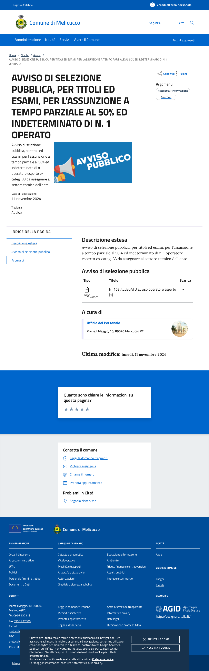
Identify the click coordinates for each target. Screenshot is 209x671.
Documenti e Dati (19, 584)
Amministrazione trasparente (124, 607)
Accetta (158, 648)
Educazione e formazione (122, 554)
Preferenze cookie (102, 659)
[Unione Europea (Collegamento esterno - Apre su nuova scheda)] (27, 529)
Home (12, 55)
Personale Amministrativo (24, 578)
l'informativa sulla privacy (87, 663)
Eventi (160, 585)
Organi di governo (19, 554)
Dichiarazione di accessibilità (124, 625)
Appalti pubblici (116, 572)
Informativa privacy (118, 613)
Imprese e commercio (120, 578)
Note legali (113, 619)
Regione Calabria (23, 5)
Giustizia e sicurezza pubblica (75, 584)
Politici (13, 572)
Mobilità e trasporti (69, 566)
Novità (25, 55)
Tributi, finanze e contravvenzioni (126, 566)
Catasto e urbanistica (70, 554)
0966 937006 (22, 621)
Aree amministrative (21, 560)
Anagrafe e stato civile (71, 572)
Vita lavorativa (66, 560)
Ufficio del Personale (103, 323)
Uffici (12, 566)
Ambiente (113, 560)
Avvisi (36, 55)
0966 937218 (21, 615)
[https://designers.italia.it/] (178, 608)
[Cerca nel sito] (192, 22)
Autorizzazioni (66, 578)
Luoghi (160, 579)
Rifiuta (159, 639)
